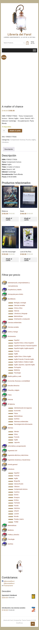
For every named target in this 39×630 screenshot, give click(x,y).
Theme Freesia (26, 620)
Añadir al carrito (15, 131)
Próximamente (8, 585)
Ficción (28, 140)
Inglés (34, 140)
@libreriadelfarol (9, 581)
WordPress (19, 623)
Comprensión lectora (17, 140)
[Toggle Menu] (34, 50)
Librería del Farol (19, 34)
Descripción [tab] (9, 149)
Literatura (5, 142)
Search (23, 43)
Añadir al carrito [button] (9, 219)
